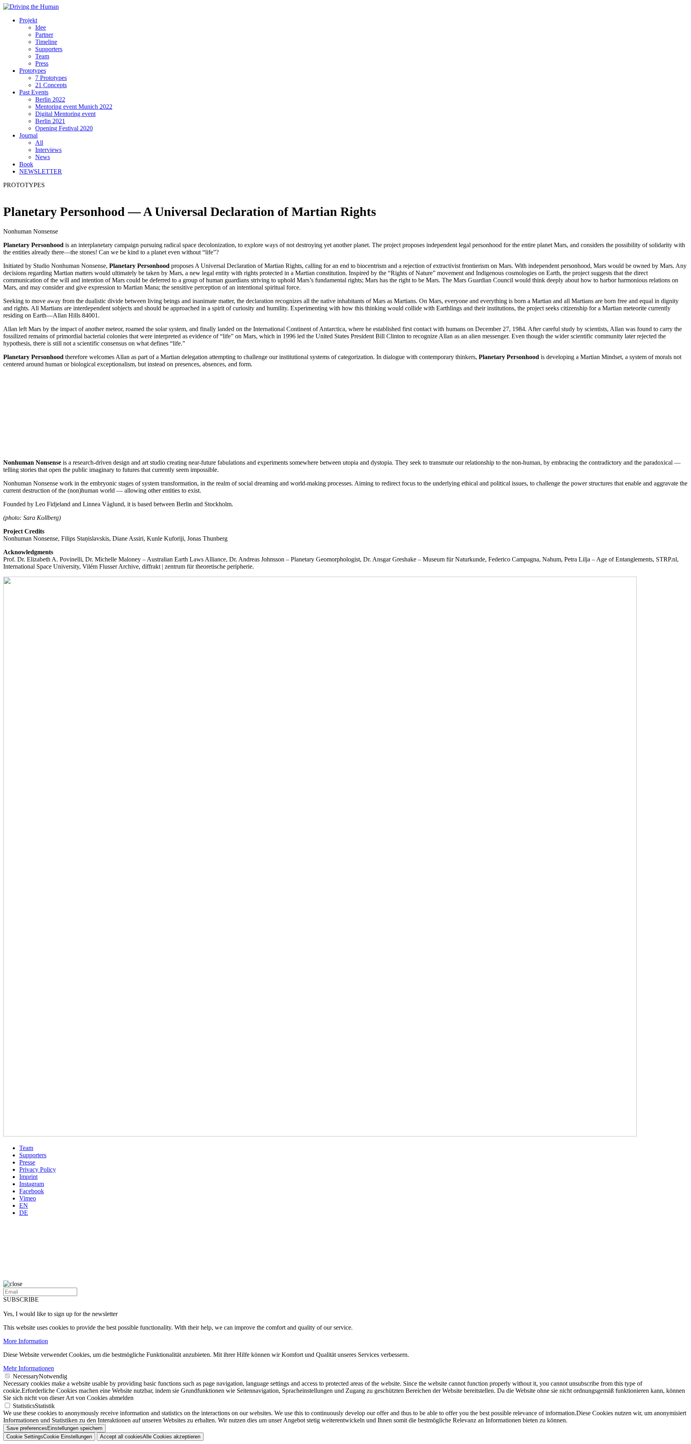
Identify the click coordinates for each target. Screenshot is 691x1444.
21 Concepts (51, 85)
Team (42, 56)
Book (26, 164)
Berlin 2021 (50, 121)
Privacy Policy (37, 1169)
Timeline (46, 41)
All (39, 142)
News (42, 157)
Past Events (33, 92)
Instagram (31, 1183)
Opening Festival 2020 (64, 128)
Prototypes (32, 70)
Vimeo (27, 1198)
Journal (28, 135)
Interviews (48, 149)
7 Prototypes (51, 77)
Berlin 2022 (50, 99)
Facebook (31, 1191)
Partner (44, 34)
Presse (27, 1162)
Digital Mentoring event (65, 113)
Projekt (28, 20)
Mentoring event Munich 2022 (73, 106)
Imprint (28, 1176)
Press (41, 63)
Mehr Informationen (28, 1368)
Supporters (48, 49)
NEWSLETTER (40, 171)
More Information (25, 1341)
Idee (40, 27)
